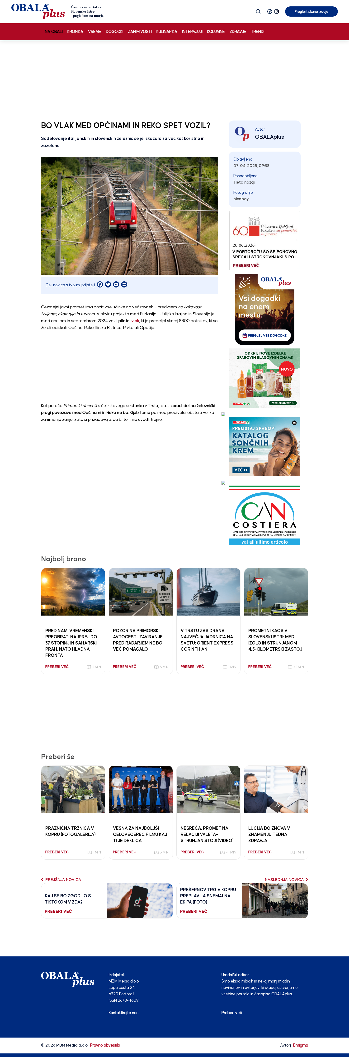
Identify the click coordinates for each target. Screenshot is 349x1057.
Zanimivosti (140, 32)
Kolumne (216, 32)
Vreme (94, 32)
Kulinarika (166, 32)
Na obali (54, 32)
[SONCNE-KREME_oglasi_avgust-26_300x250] (264, 446)
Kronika (75, 32)
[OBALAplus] (57, 11)
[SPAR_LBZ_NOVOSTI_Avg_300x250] (264, 378)
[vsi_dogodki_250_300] (264, 309)
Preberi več (232, 1013)
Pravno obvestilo (105, 1045)
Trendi (257, 32)
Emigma (300, 1045)
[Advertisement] (174, 79)
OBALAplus (269, 137)
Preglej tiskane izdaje (311, 12)
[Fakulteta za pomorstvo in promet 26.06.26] (264, 240)
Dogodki (114, 32)
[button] (270, 11)
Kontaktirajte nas (123, 1013)
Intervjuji (192, 32)
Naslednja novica (285, 880)
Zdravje (238, 32)
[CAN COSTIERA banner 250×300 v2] (264, 515)
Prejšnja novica (62, 880)
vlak (135, 321)
